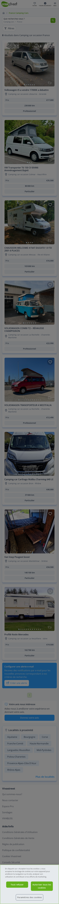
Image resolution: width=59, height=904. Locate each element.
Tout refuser (17, 884)
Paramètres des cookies (29, 897)
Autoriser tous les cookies (42, 886)
